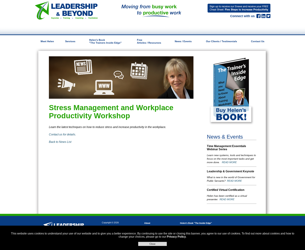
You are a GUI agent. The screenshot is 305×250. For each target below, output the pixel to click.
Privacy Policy (176, 236)
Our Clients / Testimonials (221, 41)
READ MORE (229, 162)
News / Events (183, 41)
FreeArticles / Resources (149, 41)
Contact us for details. (62, 134)
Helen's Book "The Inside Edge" (196, 223)
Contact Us (257, 41)
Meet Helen (47, 41)
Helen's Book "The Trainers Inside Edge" (105, 41)
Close (152, 244)
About (147, 223)
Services (70, 41)
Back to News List (60, 141)
